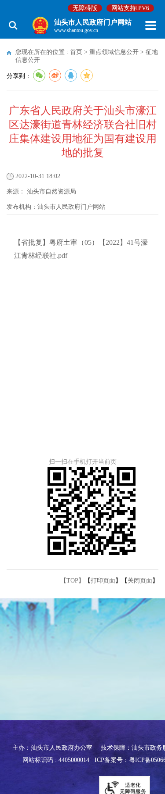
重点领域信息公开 (114, 52)
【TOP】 (72, 580)
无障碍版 (85, 8)
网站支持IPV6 (130, 8)
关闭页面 (140, 580)
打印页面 (103, 580)
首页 (76, 52)
